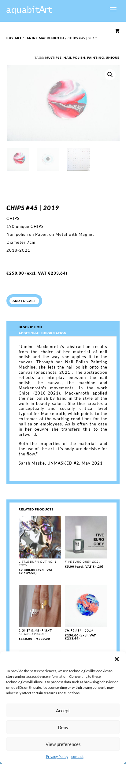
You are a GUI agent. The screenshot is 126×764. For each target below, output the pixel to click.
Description (30, 327)
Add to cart (24, 300)
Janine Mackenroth (44, 38)
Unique (113, 57)
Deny (63, 727)
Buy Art (14, 38)
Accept (63, 710)
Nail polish (74, 57)
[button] (117, 659)
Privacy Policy (57, 756)
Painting (95, 57)
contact (77, 756)
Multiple (53, 57)
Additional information (43, 333)
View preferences (63, 744)
